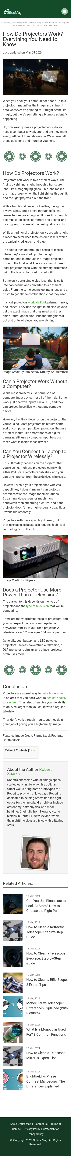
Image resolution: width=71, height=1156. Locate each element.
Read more (52, 25)
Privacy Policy (32, 1128)
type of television (37, 606)
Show (32, 750)
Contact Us (41, 1123)
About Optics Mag (20, 1123)
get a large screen (53, 693)
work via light (37, 302)
